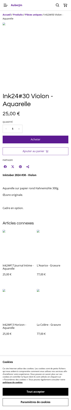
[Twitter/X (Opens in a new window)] (12, 166)
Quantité (8, 122)
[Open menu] (6, 5)
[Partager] (27, 166)
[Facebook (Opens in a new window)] (5, 166)
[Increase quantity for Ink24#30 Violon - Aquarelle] (19, 129)
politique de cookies (12, 382)
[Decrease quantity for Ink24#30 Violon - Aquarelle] (6, 129)
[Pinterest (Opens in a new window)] (20, 166)
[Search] (57, 5)
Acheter (35, 139)
